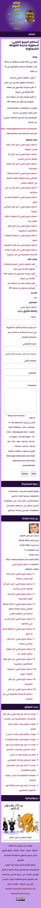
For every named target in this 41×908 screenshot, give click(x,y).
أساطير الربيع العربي (28, 307)
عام (35, 297)
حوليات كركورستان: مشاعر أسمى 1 (21, 734)
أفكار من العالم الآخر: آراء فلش (23, 755)
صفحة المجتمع (14, 510)
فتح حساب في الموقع (16, 501)
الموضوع (32, 373)
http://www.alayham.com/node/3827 (22, 559)
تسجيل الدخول (32, 505)
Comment (32, 385)
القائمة (32, 34)
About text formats (16, 415)
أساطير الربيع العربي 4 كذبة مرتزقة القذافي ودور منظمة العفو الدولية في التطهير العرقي (22, 178)
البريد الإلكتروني (29, 344)
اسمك (33, 317)
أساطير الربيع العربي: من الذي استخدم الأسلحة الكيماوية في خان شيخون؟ (18, 694)
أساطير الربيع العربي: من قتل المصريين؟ (20, 245)
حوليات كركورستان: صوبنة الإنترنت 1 (20, 739)
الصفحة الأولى (30, 361)
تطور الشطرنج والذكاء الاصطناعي (21, 760)
